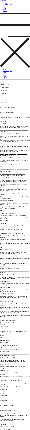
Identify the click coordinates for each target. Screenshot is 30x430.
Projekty (5, 3)
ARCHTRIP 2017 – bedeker (6, 342)
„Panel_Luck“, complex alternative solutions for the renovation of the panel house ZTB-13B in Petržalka (14, 226)
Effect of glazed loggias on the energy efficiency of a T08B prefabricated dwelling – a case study (13, 154)
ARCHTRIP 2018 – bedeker (6, 249)
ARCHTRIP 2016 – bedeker (6, 405)
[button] (15, 40)
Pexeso (4, 9)
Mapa (4, 7)
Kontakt (5, 11)
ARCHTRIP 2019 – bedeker (6, 220)
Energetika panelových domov (7, 112)
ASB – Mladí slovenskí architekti (7, 107)
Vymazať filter (4, 102)
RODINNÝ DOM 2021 (5, 340)
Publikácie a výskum (7, 4)
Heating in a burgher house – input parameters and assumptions (14, 169)
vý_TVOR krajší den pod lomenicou (8, 345)
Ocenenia (5, 8)
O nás (4, 5)
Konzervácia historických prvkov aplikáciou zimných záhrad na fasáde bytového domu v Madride (14, 354)
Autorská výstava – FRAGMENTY (8, 213)
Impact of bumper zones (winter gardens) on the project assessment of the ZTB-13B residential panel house (12, 174)
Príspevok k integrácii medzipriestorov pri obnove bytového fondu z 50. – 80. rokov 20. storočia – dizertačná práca (13, 181)
